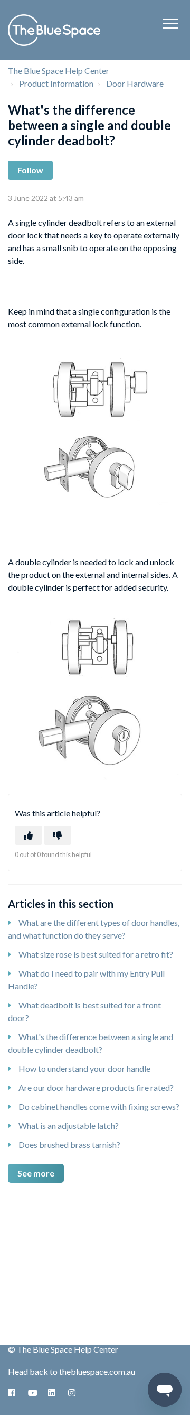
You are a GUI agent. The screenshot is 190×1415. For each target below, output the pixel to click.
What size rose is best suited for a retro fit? (95, 954)
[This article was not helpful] (57, 835)
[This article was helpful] (28, 835)
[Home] (54, 30)
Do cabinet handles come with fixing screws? (98, 1106)
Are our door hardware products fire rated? (96, 1087)
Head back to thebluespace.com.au (71, 1371)
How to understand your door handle (84, 1068)
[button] (170, 23)
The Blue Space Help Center (58, 71)
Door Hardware (135, 83)
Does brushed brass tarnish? (69, 1145)
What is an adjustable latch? (68, 1125)
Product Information (56, 83)
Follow (30, 170)
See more (35, 1173)
